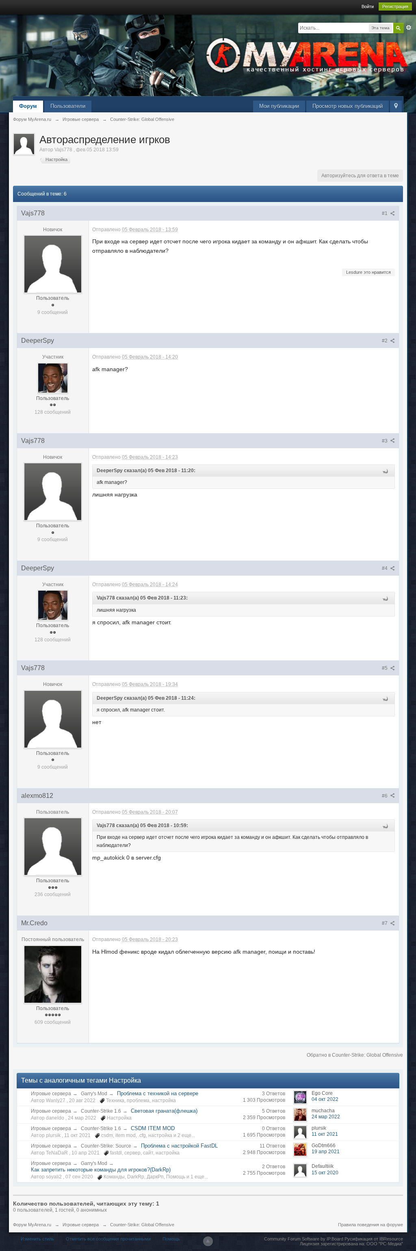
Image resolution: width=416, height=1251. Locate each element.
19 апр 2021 (326, 1151)
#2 (385, 341)
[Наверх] (208, 1241)
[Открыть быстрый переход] (396, 106)
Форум (28, 106)
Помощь (171, 1238)
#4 (385, 568)
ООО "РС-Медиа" (384, 1243)
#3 (385, 441)
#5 (385, 668)
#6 (385, 796)
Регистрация (395, 6)
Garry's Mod (94, 1093)
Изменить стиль (37, 1238)
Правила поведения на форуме (370, 1224)
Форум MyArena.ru (32, 1224)
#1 (385, 213)
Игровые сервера (51, 1093)
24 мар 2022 (326, 1117)
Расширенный (408, 27)
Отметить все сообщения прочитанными (108, 1238)
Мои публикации (279, 106)
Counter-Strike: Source (106, 1146)
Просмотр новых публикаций (347, 106)
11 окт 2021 (325, 1134)
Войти (368, 6)
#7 (385, 923)
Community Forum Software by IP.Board (303, 1238)
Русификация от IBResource (373, 1238)
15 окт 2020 (325, 1173)
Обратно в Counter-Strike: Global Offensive (355, 1055)
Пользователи (67, 106)
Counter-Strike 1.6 (101, 1111)
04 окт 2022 (325, 1099)
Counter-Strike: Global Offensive (142, 1224)
